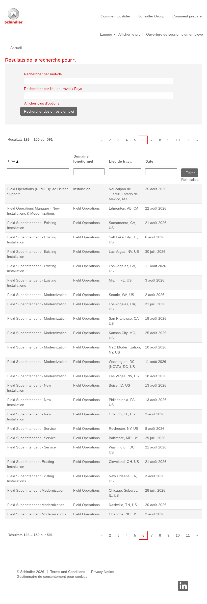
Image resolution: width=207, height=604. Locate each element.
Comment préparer (187, 16)
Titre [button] (11, 161)
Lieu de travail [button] (121, 161)
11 (188, 140)
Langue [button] (106, 34)
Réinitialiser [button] (190, 180)
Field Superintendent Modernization (35, 490)
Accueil (16, 48)
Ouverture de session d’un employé (174, 34)
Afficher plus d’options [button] (41, 103)
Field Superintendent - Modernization (37, 295)
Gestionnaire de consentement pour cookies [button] (52, 576)
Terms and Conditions (67, 572)
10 (178, 140)
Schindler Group (151, 16)
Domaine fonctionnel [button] (83, 158)
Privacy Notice (102, 572)
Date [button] (149, 161)
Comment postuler (115, 16)
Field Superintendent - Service (31, 428)
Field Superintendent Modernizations (36, 514)
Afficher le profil (130, 34)
